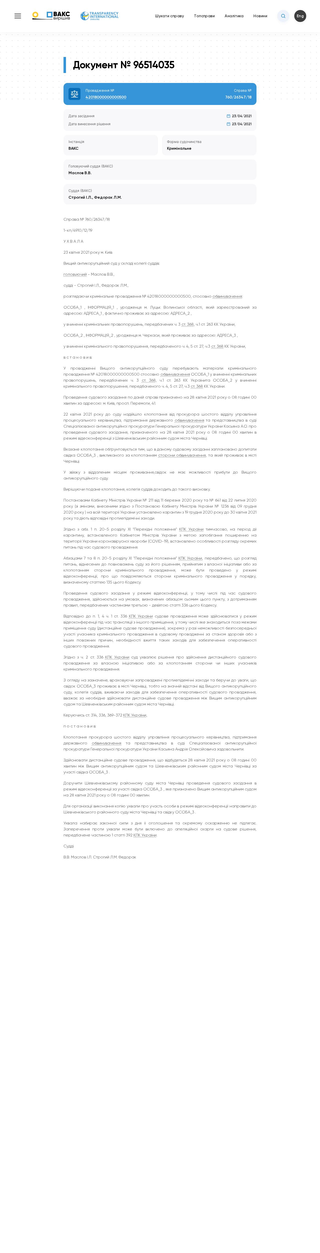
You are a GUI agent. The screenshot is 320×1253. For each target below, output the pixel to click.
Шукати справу (169, 16)
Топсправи (204, 16)
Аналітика (234, 16)
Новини (260, 16)
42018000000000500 (106, 97)
